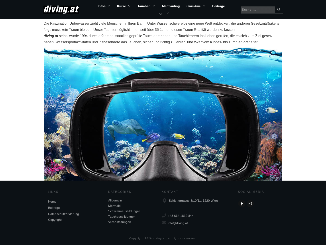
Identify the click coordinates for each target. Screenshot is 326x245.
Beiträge (54, 207)
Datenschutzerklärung (63, 214)
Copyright (55, 219)
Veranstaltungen (119, 222)
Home (52, 201)
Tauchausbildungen (122, 216)
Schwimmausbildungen (124, 211)
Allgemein (115, 200)
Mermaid (114, 205)
